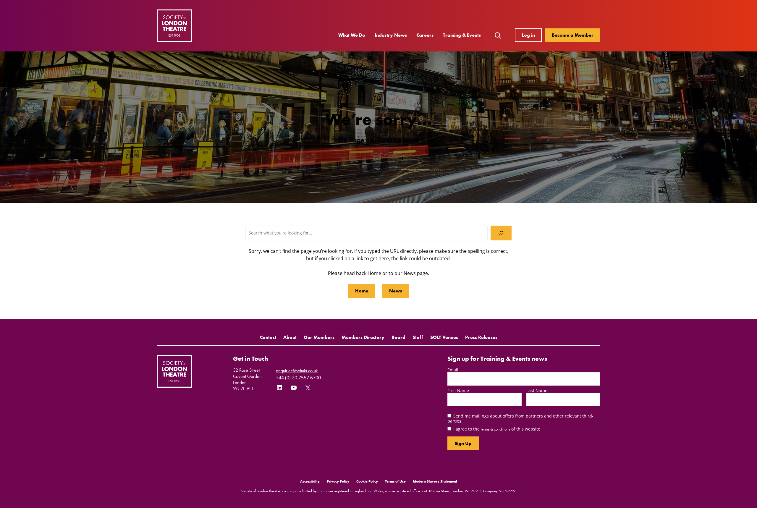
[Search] (501, 233)
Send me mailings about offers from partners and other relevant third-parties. (520, 418)
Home (361, 291)
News (395, 291)
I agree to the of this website (496, 429)
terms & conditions (495, 429)
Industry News (391, 35)
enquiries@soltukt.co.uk (297, 371)
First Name (458, 390)
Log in (528, 35)
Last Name (536, 390)
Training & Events (462, 35)
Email (452, 369)
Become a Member (572, 35)
